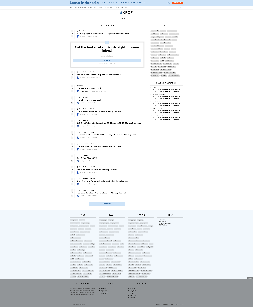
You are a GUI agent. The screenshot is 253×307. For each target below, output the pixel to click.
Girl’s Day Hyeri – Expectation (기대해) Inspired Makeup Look (104, 33)
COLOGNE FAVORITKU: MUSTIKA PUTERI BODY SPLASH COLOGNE (166, 90)
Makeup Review (174, 54)
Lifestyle (106, 7)
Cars (75, 7)
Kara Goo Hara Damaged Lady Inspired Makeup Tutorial (102, 181)
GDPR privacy (163, 225)
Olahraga (170, 60)
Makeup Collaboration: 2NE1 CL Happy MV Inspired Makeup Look (106, 135)
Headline (155, 43)
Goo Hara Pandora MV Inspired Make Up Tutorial (99, 75)
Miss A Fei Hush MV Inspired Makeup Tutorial (97, 170)
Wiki (133, 3)
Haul (174, 40)
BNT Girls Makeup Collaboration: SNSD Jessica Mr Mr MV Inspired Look (109, 123)
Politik (176, 63)
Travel (164, 75)
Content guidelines (165, 223)
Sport (117, 7)
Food (95, 7)
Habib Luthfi (166, 40)
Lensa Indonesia (84, 3)
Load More (107, 203)
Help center (162, 221)
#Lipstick (155, 31)
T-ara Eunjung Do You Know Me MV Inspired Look (99, 146)
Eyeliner (160, 37)
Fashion (89, 7)
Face (168, 37)
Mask (163, 57)
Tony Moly (155, 75)
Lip (174, 49)
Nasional (155, 60)
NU (163, 60)
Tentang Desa (166, 69)
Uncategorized (174, 75)
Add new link (177, 3)
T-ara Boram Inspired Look (89, 88)
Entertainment (82, 7)
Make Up (162, 54)
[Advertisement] (126, 293)
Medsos (171, 57)
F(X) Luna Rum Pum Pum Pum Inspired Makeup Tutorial (101, 193)
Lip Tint (173, 52)
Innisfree (169, 46)
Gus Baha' (155, 40)
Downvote (72, 36)
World (126, 7)
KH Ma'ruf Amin (157, 49)
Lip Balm (155, 52)
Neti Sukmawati (158, 115)
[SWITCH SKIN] (180, 7)
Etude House (175, 34)
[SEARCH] (182, 7)
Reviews (85, 31)
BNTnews (155, 34)
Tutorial (92, 72)
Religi (154, 66)
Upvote (72, 31)
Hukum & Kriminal (157, 46)
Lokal (154, 54)
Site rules (162, 220)
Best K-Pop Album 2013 (87, 158)
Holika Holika (166, 43)
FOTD (175, 37)
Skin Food (155, 69)
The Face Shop (157, 72)
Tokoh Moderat (170, 72)
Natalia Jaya (157, 101)
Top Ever (113, 3)
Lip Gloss (164, 52)
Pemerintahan (156, 63)
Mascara (155, 57)
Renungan (163, 66)
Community (124, 3)
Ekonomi (164, 34)
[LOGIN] (169, 3)
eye (153, 37)
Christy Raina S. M (158, 108)
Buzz (71, 7)
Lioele (168, 49)
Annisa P (155, 87)
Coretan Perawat (158, 94)
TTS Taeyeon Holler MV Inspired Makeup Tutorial (99, 112)
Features (141, 3)
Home (104, 3)
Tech (121, 7)
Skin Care (172, 66)
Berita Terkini (173, 31)
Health (100, 7)
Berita (163, 31)
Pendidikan (168, 63)
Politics (112, 7)
